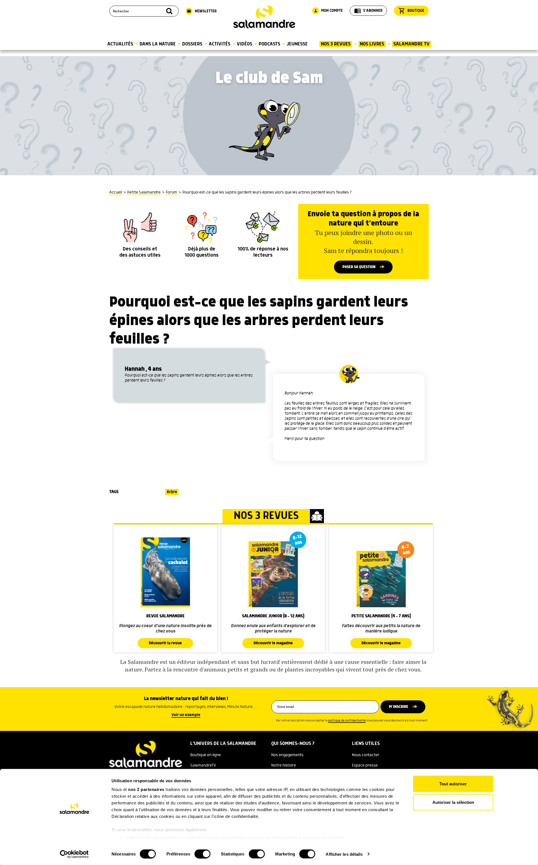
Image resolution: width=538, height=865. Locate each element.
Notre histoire (283, 765)
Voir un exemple (185, 715)
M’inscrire (398, 707)
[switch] (202, 853)
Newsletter (202, 11)
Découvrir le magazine (273, 643)
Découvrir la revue (165, 643)
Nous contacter (365, 755)
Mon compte (328, 10)
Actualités (120, 44)
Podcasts (269, 44)
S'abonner (368, 10)
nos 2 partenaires (146, 789)
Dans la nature (158, 44)
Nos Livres (372, 44)
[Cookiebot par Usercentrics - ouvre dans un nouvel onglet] (74, 854)
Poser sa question (358, 267)
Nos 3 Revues (336, 44)
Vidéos (244, 44)
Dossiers (192, 44)
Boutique (411, 10)
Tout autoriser (453, 783)
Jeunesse (297, 44)
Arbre (172, 492)
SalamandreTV (203, 765)
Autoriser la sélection (453, 802)
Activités (219, 44)
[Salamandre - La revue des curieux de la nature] (264, 17)
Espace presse (365, 765)
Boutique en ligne (205, 755)
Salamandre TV (411, 44)
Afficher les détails (344, 854)
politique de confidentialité (347, 720)
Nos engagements (287, 755)
